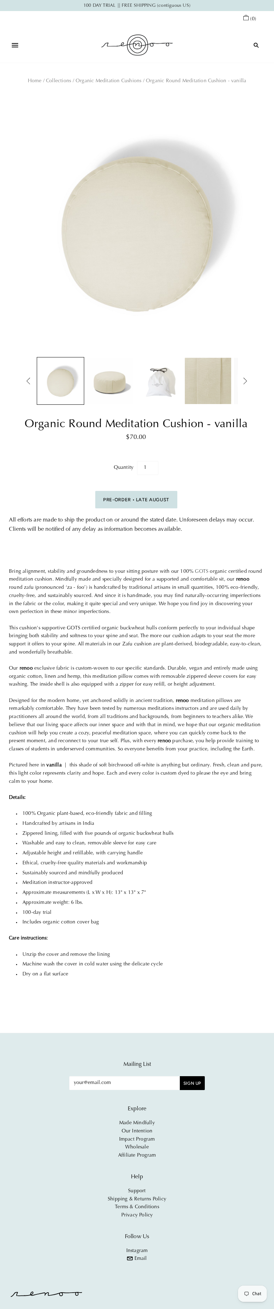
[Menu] (15, 45)
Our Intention (137, 1131)
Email (140, 1258)
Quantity (124, 467)
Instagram (137, 1250)
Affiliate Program (137, 1155)
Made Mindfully (137, 1123)
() (253, 19)
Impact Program (137, 1139)
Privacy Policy (137, 1215)
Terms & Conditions (137, 1207)
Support (137, 1191)
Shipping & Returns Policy (137, 1199)
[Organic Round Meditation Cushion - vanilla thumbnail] (61, 381)
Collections (58, 81)
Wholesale (137, 1147)
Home (35, 81)
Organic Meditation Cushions (108, 81)
